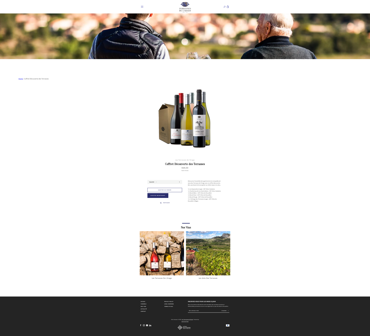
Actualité (144, 309)
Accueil (143, 301)
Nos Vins (143, 306)
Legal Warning (169, 304)
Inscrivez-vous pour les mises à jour (202, 301)
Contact (143, 311)
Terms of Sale (168, 306)
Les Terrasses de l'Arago (187, 319)
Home (20, 79)
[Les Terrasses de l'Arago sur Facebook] (141, 325)
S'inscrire (224, 310)
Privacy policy (168, 301)
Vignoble (143, 304)
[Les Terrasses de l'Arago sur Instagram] (144, 325)
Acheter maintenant (158, 195)
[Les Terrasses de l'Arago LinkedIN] (150, 325)
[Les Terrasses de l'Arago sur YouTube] (147, 325)
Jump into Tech (185, 321)
